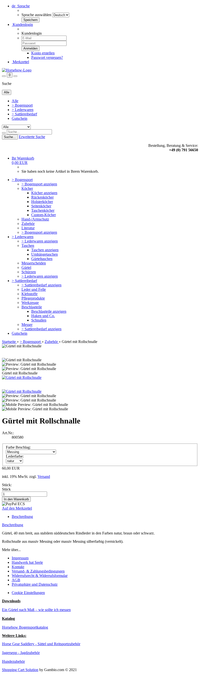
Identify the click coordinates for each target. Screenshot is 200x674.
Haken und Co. (43, 316)
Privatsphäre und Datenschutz (35, 584)
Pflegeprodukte (33, 298)
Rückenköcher (42, 197)
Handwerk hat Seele (27, 562)
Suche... (10, 137)
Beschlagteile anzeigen (48, 311)
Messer (26, 324)
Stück (6, 489)
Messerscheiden (33, 263)
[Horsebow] (16, 70)
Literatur (28, 228)
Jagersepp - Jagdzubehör (21, 653)
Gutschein (19, 118)
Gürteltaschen (41, 259)
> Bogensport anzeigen (39, 184)
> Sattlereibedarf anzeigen (41, 285)
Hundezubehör (13, 661)
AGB (16, 580)
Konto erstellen (43, 53)
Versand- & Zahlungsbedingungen (38, 571)
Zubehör (28, 223)
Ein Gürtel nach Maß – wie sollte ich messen (36, 610)
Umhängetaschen (44, 254)
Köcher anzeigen (44, 193)
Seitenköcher (41, 206)
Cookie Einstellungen (28, 593)
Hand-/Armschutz (35, 219)
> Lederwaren (22, 110)
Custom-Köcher (43, 215)
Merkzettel (20, 62)
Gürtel (26, 267)
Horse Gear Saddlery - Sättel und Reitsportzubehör (41, 644)
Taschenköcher (42, 210)
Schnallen (38, 320)
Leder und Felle (33, 289)
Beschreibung (22, 516)
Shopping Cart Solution (20, 670)
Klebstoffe (29, 294)
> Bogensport (22, 105)
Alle (15, 101)
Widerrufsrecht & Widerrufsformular (40, 575)
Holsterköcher (42, 202)
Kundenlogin (22, 24)
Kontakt (18, 567)
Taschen (27, 245)
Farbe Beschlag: (18, 447)
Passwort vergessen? (47, 57)
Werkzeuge (30, 303)
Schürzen (28, 272)
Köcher (27, 188)
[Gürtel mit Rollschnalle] (21, 377)
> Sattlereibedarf (24, 114)
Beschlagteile (31, 307)
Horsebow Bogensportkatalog (25, 627)
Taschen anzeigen (45, 250)
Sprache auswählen (36, 15)
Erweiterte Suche (32, 137)
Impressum (20, 558)
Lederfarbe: (15, 456)
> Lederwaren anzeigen (39, 241)
